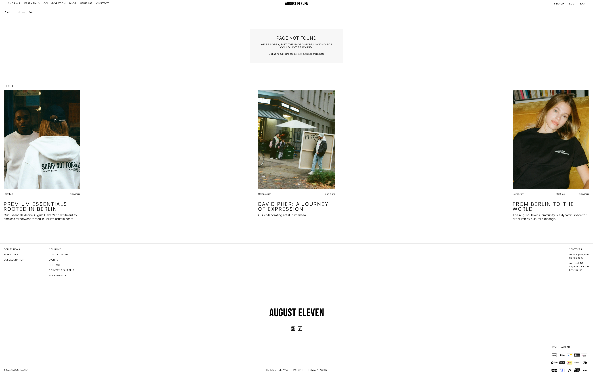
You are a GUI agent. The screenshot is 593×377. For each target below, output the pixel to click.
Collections (12, 249)
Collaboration (14, 259)
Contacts (575, 249)
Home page (289, 54)
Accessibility (57, 275)
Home (21, 12)
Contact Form (58, 254)
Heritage (55, 264)
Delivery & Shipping (61, 270)
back (8, 12)
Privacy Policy (317, 369)
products (319, 54)
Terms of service (277, 369)
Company (55, 249)
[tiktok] (300, 328)
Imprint (298, 369)
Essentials (11, 254)
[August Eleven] (296, 3)
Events (53, 259)
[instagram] (293, 328)
